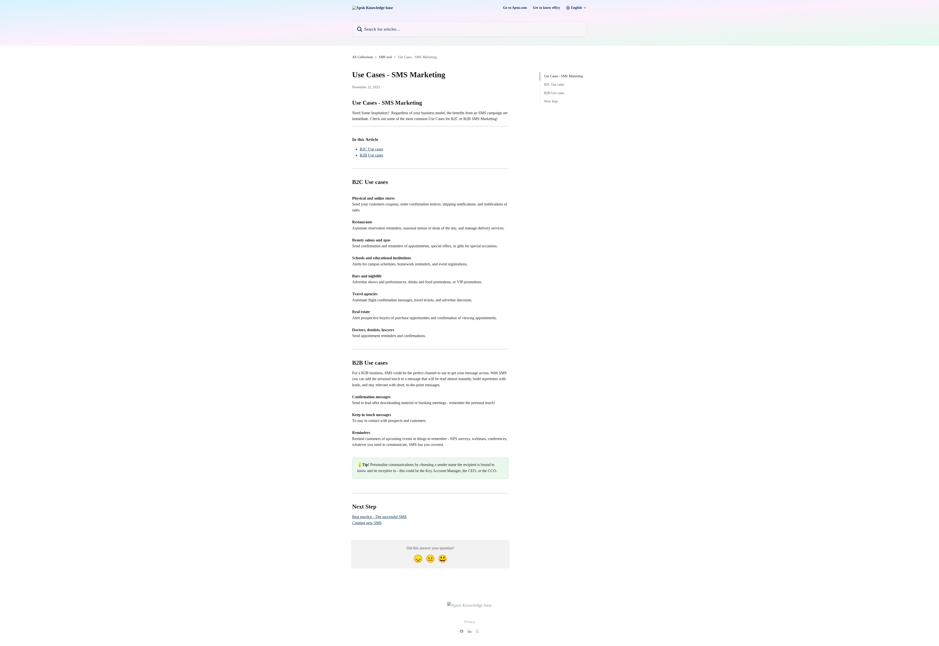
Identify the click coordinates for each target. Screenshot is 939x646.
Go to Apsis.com (515, 8)
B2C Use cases (371, 149)
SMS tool (385, 57)
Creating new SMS (367, 523)
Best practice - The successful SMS (379, 517)
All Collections (362, 57)
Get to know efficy (546, 8)
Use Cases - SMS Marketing (563, 76)
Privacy (469, 622)
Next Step (551, 101)
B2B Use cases (371, 155)
